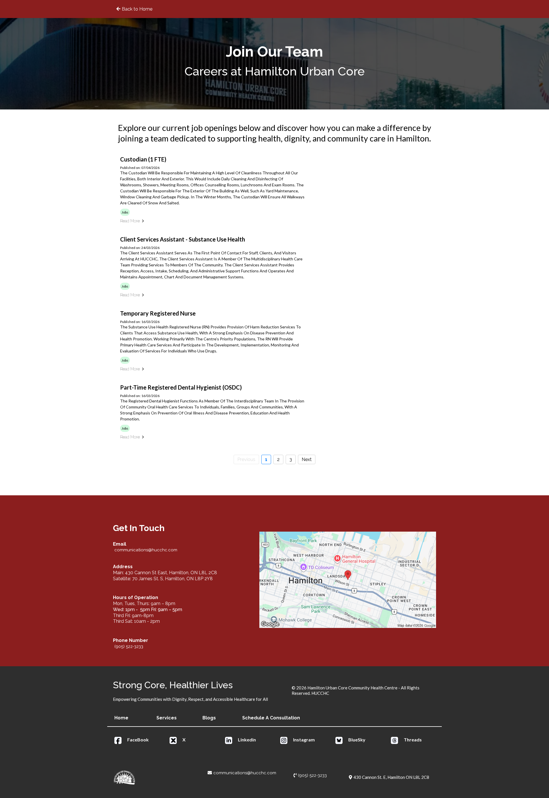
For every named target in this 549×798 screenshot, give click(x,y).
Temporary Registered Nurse (158, 313)
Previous (246, 459)
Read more (130, 221)
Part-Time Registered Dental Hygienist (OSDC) (181, 387)
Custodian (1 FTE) (143, 159)
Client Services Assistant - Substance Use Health (182, 239)
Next (307, 459)
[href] (347, 580)
